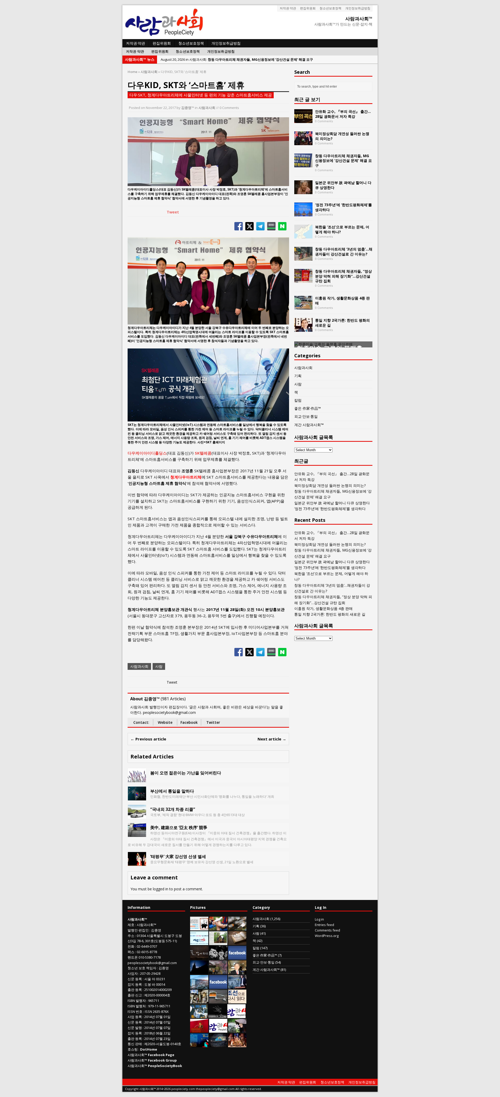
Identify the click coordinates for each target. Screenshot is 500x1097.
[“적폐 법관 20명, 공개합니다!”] (237, 986)
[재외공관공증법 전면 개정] (218, 1029)
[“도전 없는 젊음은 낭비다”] (218, 927)
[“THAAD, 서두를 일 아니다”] (237, 927)
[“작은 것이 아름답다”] (237, 942)
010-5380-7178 (150, 957)
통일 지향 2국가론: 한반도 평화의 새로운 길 (342, 322)
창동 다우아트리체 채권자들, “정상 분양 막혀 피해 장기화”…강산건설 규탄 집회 (343, 276)
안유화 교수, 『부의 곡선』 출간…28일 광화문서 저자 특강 (343, 114)
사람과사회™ (146, 924)
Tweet (173, 212)
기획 (298, 375)
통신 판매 (135, 1043)
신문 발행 (135, 1027)
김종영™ (187, 107)
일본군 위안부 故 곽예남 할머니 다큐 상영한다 (343, 185)
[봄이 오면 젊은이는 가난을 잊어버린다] (137, 778)
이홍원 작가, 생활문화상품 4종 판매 (342, 300)
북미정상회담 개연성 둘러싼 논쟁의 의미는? (342, 136)
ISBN (131, 1000)
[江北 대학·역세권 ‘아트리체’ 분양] (199, 986)
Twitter (213, 722)
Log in (319, 919)
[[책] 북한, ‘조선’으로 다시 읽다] (237, 1000)
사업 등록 (135, 1016)
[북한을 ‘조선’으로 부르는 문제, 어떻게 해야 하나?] (303, 235)
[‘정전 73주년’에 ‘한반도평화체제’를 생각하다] (303, 213)
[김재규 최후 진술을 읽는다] (199, 1015)
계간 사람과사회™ (309, 424)
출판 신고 (135, 995)
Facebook (189, 722)
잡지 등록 (135, 984)
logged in (160, 888)
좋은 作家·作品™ (307, 408)
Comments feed (327, 930)
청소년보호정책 (330, 8)
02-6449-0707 (147, 946)
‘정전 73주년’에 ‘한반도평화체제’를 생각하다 (343, 207)
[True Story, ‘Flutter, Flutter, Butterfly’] (199, 1044)
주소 (131, 935)
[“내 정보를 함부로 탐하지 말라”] (218, 1000)
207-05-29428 (150, 973)
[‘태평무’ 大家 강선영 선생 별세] (137, 862)
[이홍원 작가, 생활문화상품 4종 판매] (303, 306)
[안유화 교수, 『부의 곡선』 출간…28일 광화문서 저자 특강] (303, 120)
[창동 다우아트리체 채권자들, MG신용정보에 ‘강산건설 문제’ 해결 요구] (303, 164)
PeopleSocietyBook (165, 1065)
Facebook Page (161, 1054)
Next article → (272, 738)
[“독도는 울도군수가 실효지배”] (218, 971)
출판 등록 (135, 989)
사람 (158, 666)
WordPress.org (327, 935)
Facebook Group (162, 1060)
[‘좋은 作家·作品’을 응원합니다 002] (199, 942)
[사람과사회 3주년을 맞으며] (236, 1015)
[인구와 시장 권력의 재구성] (218, 1044)
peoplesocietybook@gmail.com (152, 962)
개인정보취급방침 (357, 8)
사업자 (133, 973)
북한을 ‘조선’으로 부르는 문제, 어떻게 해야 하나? (342, 229)
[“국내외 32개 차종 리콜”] (137, 815)
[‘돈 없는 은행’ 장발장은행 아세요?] (199, 927)
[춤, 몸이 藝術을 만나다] (217, 1015)
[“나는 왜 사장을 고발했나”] (237, 971)
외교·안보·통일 (306, 416)
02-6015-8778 (147, 951)
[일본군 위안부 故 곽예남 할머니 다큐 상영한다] (303, 191)
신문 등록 (135, 979)
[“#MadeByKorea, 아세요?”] (237, 956)
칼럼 (298, 400)
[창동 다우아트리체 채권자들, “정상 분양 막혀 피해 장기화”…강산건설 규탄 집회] (303, 279)
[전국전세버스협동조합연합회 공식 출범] (199, 1029)
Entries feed (324, 924)
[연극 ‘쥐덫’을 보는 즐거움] (237, 1044)
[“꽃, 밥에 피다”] (199, 956)
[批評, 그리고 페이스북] (218, 986)
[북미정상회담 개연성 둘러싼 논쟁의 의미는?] (303, 142)
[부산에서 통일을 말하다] (137, 797)
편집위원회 (308, 8)
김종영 (156, 930)
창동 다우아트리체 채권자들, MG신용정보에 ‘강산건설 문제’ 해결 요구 (343, 160)
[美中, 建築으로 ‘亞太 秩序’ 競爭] (137, 833)
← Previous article (148, 738)
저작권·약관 (288, 8)
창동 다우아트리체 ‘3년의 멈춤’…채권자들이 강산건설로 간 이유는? (343, 251)
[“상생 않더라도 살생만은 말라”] (218, 942)
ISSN (131, 1011)
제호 (131, 924)
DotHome (148, 1049)
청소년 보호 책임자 (142, 968)
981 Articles (173, 699)
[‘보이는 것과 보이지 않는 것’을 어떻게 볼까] (199, 971)
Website (165, 722)
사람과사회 (206, 107)
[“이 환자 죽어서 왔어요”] (218, 956)
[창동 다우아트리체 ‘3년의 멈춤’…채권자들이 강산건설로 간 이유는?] (303, 257)
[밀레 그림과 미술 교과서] (199, 1000)
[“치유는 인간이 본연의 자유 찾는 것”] (237, 1029)
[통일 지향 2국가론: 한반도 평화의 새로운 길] (303, 328)
